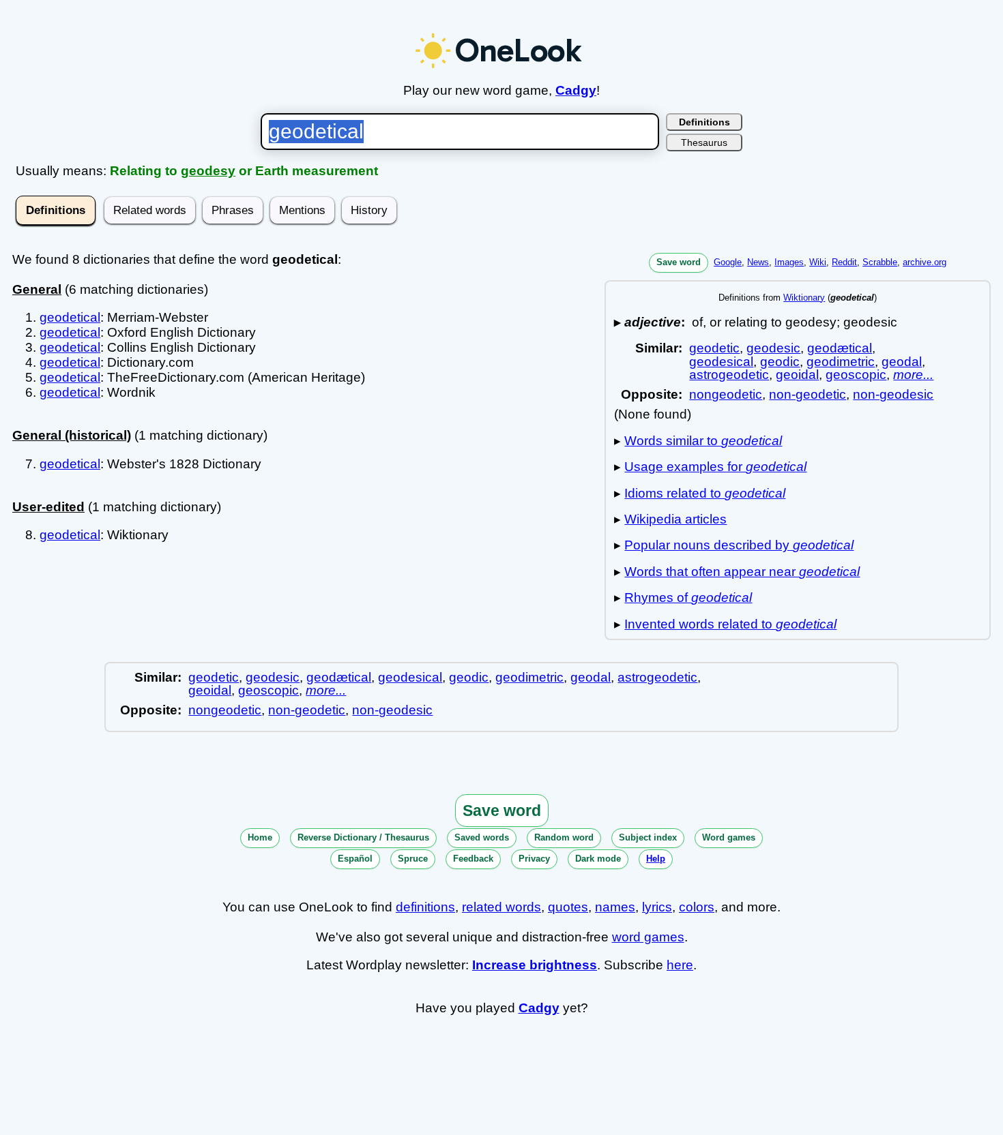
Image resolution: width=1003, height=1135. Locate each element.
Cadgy (575, 90)
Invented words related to (730, 624)
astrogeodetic (729, 374)
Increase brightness (534, 965)
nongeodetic (725, 394)
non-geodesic (893, 394)
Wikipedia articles (675, 519)
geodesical (721, 361)
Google (728, 262)
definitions (425, 907)
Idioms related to (704, 493)
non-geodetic (807, 394)
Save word (678, 262)
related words (501, 907)
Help (655, 858)
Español (355, 858)
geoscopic (856, 374)
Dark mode (598, 858)
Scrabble (879, 262)
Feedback (473, 858)
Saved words (481, 837)
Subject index (648, 837)
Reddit (844, 262)
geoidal (797, 374)
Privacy (534, 858)
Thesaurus (704, 142)
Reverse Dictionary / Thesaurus (363, 837)
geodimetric (840, 361)
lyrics (657, 907)
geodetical (70, 317)
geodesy (208, 171)
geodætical (839, 348)
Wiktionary (804, 297)
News (758, 262)
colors (696, 907)
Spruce (413, 858)
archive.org (924, 262)
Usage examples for (715, 466)
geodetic (714, 348)
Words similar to (703, 441)
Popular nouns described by (739, 545)
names (615, 907)
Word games (728, 837)
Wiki (817, 262)
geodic (780, 361)
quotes (568, 907)
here (680, 965)
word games (648, 937)
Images (789, 262)
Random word (564, 837)
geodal (902, 361)
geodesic (773, 348)
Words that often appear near (742, 571)
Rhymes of (688, 597)
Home (260, 837)
